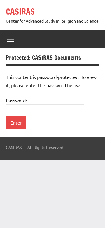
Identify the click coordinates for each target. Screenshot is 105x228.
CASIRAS (20, 11)
